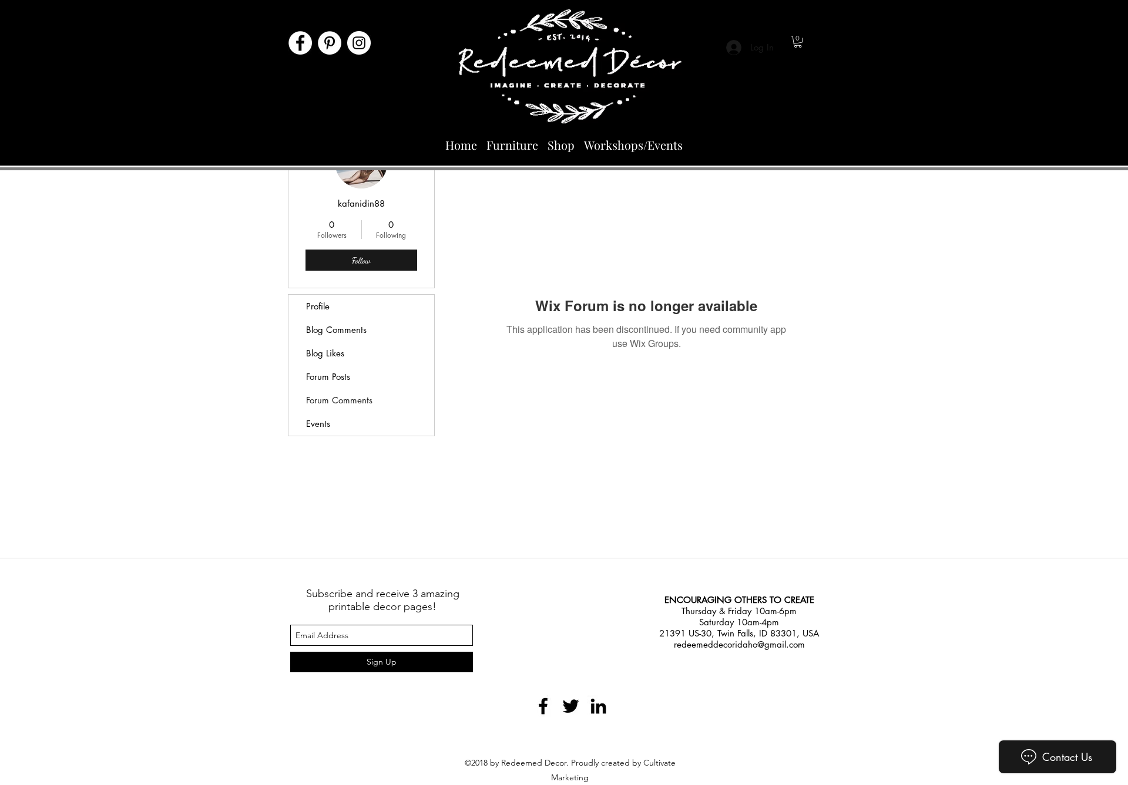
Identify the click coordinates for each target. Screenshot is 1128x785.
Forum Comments (339, 400)
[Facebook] (300, 43)
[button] (798, 42)
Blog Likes (325, 353)
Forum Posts (328, 376)
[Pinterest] (329, 43)
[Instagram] (359, 43)
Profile (318, 306)
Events (318, 423)
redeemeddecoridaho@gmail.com (739, 644)
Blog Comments (336, 329)
